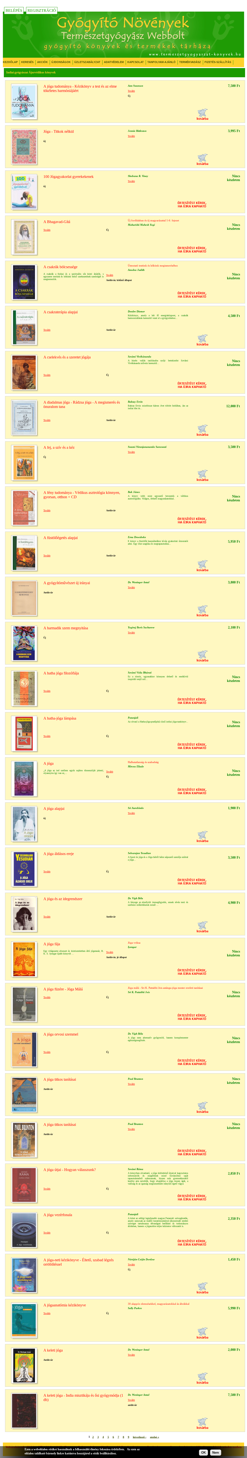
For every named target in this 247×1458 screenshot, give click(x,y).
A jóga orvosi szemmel (60, 1034)
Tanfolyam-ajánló (161, 62)
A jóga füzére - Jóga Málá (63, 989)
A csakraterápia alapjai (60, 312)
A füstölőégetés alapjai (60, 538)
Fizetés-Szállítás (218, 62)
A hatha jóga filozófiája (61, 673)
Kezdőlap (10, 62)
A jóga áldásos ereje (58, 854)
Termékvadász (190, 62)
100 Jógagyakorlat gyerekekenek (68, 177)
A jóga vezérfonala (57, 1215)
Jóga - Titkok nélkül (58, 131)
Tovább (131, 91)
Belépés (14, 10)
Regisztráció (41, 10)
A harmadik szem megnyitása (65, 628)
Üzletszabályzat (87, 62)
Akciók (42, 62)
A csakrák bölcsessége (60, 267)
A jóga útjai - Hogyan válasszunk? (69, 1170)
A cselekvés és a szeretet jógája (67, 357)
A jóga (48, 763)
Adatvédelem (114, 62)
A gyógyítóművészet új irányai (66, 583)
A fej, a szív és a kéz (59, 447)
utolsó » (154, 1436)
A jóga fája (51, 944)
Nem (215, 1452)
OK (203, 1452)
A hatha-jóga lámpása (59, 718)
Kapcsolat (135, 62)
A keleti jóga (53, 1350)
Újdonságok (61, 62)
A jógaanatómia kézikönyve (64, 1305)
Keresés (27, 62)
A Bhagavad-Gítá (56, 222)
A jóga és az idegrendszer (62, 899)
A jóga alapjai (53, 808)
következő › (139, 1436)
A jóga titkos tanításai (59, 1079)
